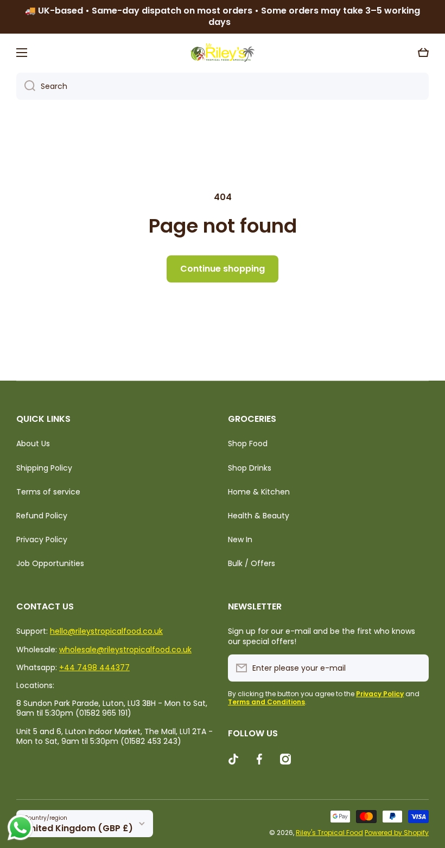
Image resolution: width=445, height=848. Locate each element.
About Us (33, 443)
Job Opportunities (50, 563)
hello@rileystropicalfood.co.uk (106, 631)
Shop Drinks (249, 467)
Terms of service (48, 491)
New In (240, 539)
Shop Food (248, 443)
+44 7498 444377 (94, 667)
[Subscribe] (415, 668)
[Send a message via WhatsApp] (20, 828)
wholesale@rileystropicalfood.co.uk (125, 649)
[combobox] (222, 86)
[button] (423, 52)
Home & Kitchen (259, 491)
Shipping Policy (44, 467)
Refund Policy (41, 515)
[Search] (25, 86)
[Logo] (222, 52)
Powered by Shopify (397, 832)
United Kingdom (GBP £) (78, 828)
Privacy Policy (41, 539)
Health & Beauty (258, 515)
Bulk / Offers (251, 563)
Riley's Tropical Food (329, 832)
